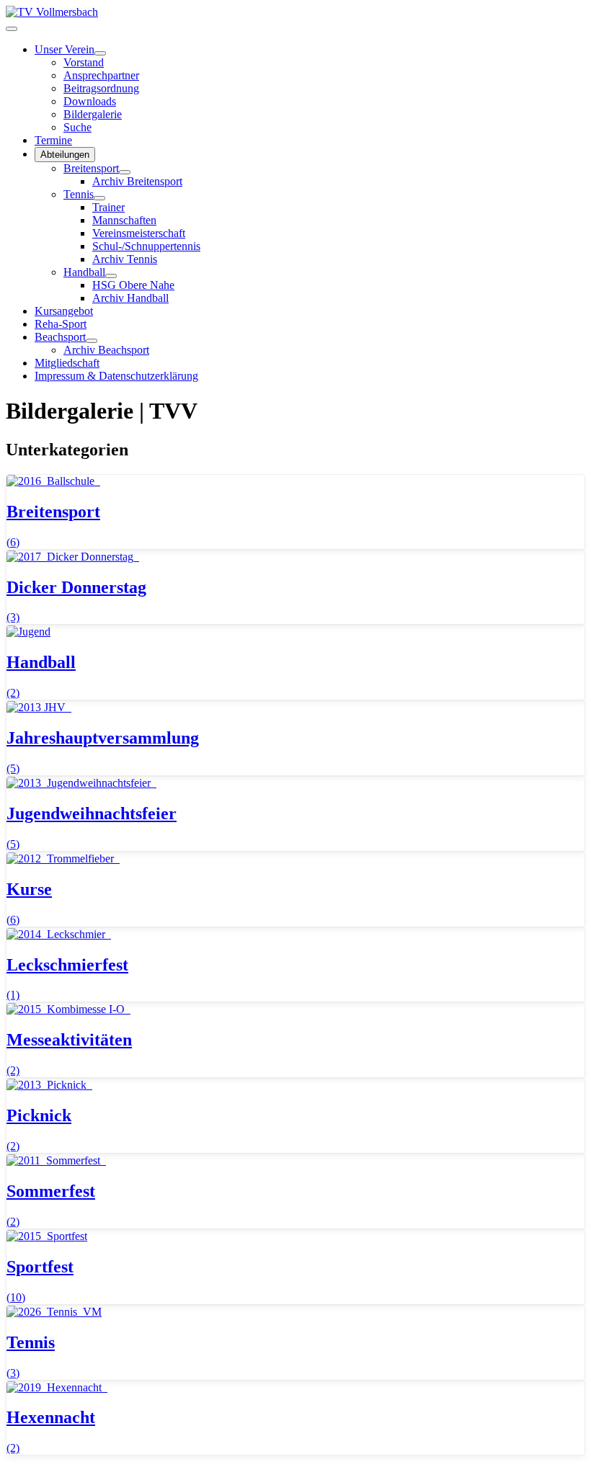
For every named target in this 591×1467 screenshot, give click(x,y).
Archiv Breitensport (137, 181)
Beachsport (60, 337)
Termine (53, 140)
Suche (77, 127)
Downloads (89, 101)
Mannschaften (124, 220)
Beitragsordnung (101, 88)
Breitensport (91, 168)
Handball (84, 272)
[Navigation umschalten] (11, 29)
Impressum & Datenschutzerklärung (116, 376)
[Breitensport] (124, 172)
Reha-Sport (60, 324)
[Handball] (111, 276)
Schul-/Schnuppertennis (146, 246)
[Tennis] (99, 198)
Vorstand (83, 62)
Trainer (108, 207)
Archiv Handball (130, 298)
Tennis (78, 194)
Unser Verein (64, 49)
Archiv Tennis (124, 259)
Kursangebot (64, 311)
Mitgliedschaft (67, 363)
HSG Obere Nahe (133, 285)
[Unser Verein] (100, 53)
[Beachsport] (91, 341)
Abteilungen (64, 154)
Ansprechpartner (101, 75)
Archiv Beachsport (106, 350)
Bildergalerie (92, 114)
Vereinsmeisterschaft (138, 233)
